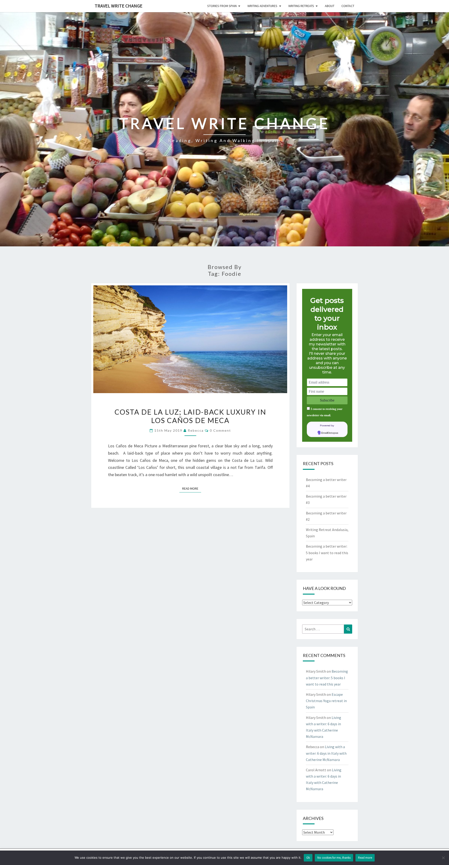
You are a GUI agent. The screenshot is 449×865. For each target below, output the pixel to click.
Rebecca (196, 430)
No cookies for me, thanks (334, 858)
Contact (347, 6)
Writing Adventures (262, 6)
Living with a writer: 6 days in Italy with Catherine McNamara (326, 753)
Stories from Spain (222, 6)
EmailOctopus (329, 433)
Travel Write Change (118, 6)
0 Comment (220, 430)
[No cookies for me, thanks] (443, 857)
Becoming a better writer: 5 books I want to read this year (327, 552)
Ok (308, 858)
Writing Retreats (301, 6)
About (329, 6)
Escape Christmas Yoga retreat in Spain (326, 700)
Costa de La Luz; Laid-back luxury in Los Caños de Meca (190, 416)
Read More (191, 488)
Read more (365, 858)
